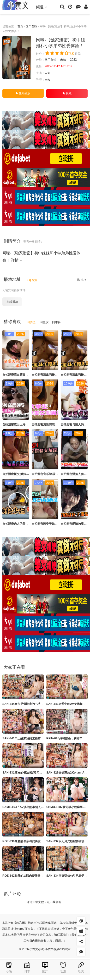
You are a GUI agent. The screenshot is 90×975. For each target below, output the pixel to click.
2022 (73, 59)
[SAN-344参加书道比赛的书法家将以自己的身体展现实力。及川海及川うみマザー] (23, 686)
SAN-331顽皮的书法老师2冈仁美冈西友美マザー (33, 772)
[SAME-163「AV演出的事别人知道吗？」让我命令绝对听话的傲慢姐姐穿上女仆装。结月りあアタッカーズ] (23, 789)
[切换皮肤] (81, 931)
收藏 (68, 93)
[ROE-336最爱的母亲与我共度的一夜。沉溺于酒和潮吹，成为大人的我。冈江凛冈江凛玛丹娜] (23, 824)
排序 (83, 280)
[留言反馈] (78, 6)
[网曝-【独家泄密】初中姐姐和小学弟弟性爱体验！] (16, 57)
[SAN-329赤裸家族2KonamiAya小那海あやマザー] (67, 755)
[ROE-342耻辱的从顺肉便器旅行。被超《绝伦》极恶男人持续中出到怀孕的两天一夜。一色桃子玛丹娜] (23, 858)
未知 (63, 59)
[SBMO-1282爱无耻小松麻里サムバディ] (67, 789)
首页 (20, 26)
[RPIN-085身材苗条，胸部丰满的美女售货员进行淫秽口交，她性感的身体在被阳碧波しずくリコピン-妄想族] (67, 721)
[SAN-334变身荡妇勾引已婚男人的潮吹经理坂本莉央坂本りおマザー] (67, 858)
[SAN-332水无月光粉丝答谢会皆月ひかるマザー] (67, 824)
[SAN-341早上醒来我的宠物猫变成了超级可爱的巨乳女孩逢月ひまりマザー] (23, 721)
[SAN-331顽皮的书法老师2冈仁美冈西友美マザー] (23, 755)
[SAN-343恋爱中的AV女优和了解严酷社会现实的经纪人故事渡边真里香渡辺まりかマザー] (67, 686)
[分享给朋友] (81, 941)
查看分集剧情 (32, 241)
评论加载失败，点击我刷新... (45, 902)
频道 (40, 7)
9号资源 (32, 280)
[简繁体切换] (81, 921)
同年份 (56, 322)
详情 (15, 260)
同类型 (31, 322)
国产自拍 (31, 26)
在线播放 (12, 301)
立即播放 (24, 93)
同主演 (44, 322)
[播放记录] (70, 6)
